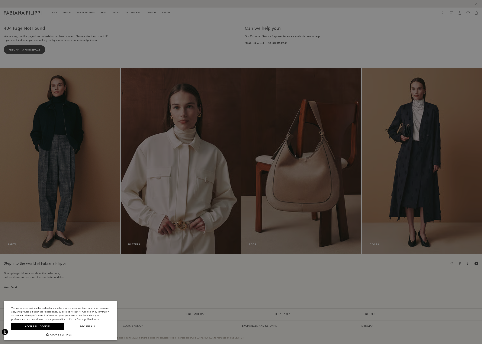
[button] (60, 334)
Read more (93, 319)
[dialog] (241, 172)
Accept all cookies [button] (37, 326)
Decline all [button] (87, 326)
